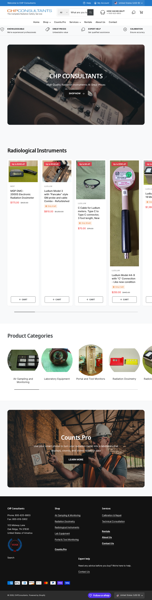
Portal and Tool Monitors (90, 378)
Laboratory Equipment (57, 378)
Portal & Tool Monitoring (67, 539)
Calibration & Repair (111, 515)
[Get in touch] (133, 12)
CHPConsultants (21, 595)
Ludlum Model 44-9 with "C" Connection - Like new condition (123, 278)
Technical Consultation (113, 521)
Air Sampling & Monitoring (67, 515)
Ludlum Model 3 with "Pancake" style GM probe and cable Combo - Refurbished (56, 196)
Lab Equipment (62, 533)
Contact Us (84, 571)
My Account (103, 3)
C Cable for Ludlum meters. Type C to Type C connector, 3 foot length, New (89, 213)
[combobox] (82, 12)
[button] (141, 12)
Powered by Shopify (37, 595)
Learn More (76, 459)
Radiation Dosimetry (124, 378)
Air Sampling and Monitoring (23, 380)
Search (10, 557)
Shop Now (75, 93)
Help (89, 3)
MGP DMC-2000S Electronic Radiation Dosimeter (22, 194)
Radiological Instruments (67, 527)
